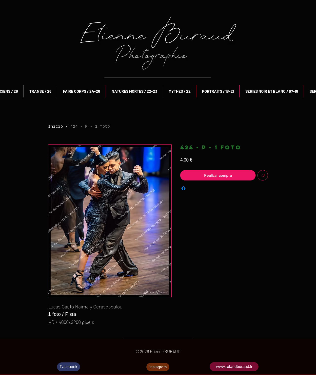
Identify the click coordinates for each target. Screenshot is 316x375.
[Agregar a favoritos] (262, 175)
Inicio (55, 127)
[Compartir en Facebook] (183, 188)
